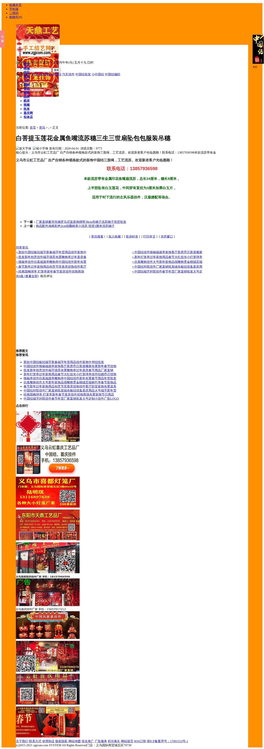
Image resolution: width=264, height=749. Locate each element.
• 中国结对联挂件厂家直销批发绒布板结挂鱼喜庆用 (167, 266)
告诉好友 (132, 236)
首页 (33, 127)
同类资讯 (22, 247)
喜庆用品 (45, 74)
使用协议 (48, 741)
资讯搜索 (97, 236)
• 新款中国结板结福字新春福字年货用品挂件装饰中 (51, 252)
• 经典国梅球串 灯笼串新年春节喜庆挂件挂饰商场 (50, 271)
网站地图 (74, 741)
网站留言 (127, 741)
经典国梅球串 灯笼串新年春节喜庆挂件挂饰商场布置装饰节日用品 (69, 394)
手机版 (14, 9)
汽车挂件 (68, 74)
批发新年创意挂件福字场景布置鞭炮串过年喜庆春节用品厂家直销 (68, 370)
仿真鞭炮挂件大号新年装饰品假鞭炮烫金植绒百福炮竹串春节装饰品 (70, 382)
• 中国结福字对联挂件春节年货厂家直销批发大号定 (167, 271)
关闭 (255, 67)
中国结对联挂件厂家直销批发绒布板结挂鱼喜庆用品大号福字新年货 (70, 390)
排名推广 (88, 741)
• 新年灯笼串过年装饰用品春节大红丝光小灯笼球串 (167, 257)
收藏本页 (15, 5)
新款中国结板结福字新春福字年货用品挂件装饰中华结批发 (64, 362)
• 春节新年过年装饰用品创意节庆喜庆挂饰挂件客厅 (51, 266)
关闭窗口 (167, 236)
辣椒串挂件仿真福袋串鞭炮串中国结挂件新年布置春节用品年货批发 (70, 378)
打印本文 (149, 236)
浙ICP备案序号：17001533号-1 (167, 741)
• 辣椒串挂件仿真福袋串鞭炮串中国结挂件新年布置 (51, 261)
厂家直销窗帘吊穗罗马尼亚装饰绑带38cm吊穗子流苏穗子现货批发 (81, 221)
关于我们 (22, 741)
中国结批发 (83, 74)
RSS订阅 (140, 741)
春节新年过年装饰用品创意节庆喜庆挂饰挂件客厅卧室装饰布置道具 (70, 386)
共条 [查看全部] (27, 276)
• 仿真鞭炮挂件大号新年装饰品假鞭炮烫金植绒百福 (167, 261)
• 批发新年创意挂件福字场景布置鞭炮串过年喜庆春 (51, 257)
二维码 (14, 13)
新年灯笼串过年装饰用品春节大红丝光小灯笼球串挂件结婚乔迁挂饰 (70, 374)
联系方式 (35, 741)
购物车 (14, 17)
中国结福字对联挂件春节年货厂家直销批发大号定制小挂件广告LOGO (71, 398)
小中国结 (98, 74)
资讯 (42, 127)
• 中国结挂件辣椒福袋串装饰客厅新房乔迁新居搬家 (167, 252)
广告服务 (101, 741)
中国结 (56, 74)
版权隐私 (61, 741)
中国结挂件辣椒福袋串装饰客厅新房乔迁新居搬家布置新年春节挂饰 (70, 366)
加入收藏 (114, 236)
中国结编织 (112, 74)
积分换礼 (114, 741)
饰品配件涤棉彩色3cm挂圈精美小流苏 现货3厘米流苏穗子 (75, 226)
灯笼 (35, 74)
